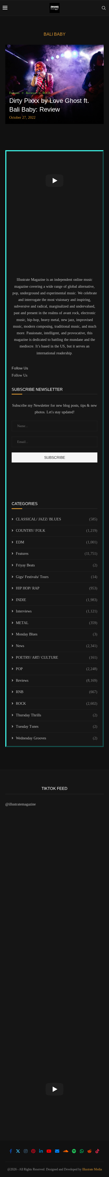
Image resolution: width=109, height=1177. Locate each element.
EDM (56, 542)
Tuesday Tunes (56, 727)
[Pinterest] (33, 1151)
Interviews (56, 611)
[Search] (103, 8)
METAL (56, 623)
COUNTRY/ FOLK (56, 531)
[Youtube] (49, 1151)
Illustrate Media (92, 1169)
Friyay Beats (56, 565)
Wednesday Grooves (56, 738)
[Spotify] (74, 1151)
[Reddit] (89, 1151)
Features (56, 554)
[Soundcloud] (65, 1151)
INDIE (56, 600)
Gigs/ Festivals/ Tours (56, 577)
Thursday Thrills (56, 715)
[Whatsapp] (82, 1151)
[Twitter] (18, 1151)
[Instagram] (26, 1151)
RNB (56, 692)
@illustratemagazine (20, 804)
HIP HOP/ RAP (56, 588)
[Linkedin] (41, 1151)
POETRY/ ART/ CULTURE (56, 658)
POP (56, 669)
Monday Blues (56, 634)
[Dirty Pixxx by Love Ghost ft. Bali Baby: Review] (54, 84)
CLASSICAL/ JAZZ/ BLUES (56, 519)
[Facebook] (11, 1151)
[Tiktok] (97, 1151)
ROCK (56, 704)
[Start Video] (54, 181)
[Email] (57, 1151)
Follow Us (19, 375)
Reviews (56, 681)
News (56, 646)
